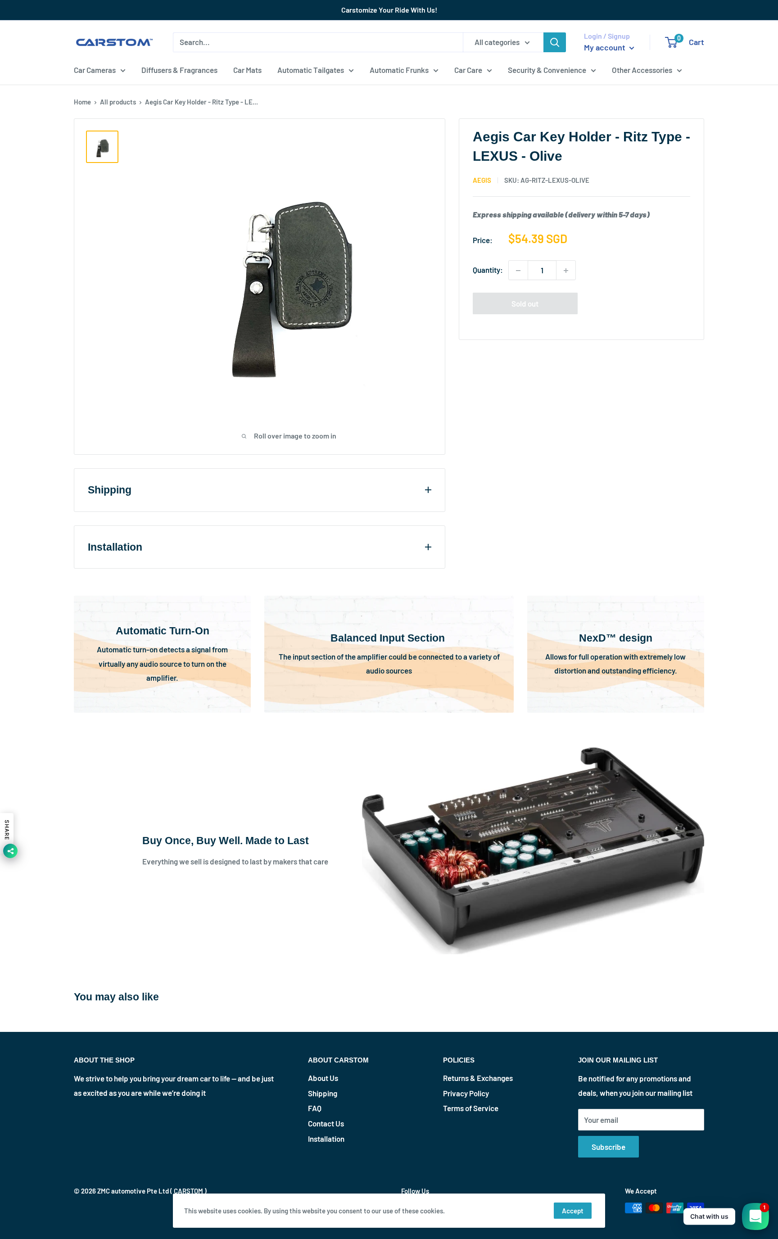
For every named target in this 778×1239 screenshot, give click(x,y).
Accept (573, 1211)
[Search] (554, 42)
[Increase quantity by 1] (565, 270)
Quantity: (488, 270)
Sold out (524, 303)
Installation (326, 1138)
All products (118, 102)
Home (82, 102)
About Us (323, 1077)
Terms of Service (470, 1107)
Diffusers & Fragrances (179, 69)
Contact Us (326, 1123)
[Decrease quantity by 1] (518, 270)
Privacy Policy (466, 1093)
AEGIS (482, 180)
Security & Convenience (547, 69)
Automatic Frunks (399, 69)
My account (605, 47)
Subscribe (608, 1146)
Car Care (468, 69)
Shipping (322, 1093)
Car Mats (247, 69)
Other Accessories (642, 69)
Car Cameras (95, 69)
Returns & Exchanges (478, 1077)
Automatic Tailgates (310, 69)
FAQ (314, 1107)
